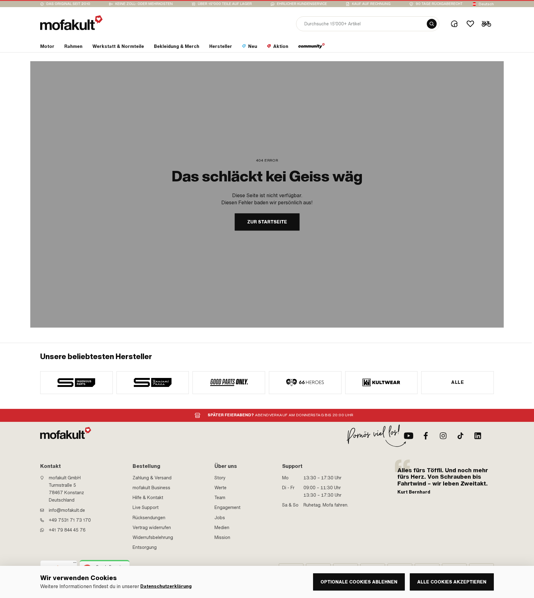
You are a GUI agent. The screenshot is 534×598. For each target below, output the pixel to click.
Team (219, 497)
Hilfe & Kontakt (148, 497)
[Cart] (486, 23)
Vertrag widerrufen (152, 527)
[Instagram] (443, 436)
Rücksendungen (149, 518)
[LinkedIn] (478, 436)
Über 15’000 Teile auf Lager (225, 4)
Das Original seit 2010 (68, 4)
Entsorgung (145, 547)
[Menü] (74, 564)
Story (220, 478)
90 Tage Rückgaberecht (439, 4)
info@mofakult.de (67, 510)
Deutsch (486, 4)
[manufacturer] (76, 382)
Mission (222, 537)
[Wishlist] (470, 23)
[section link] (311, 47)
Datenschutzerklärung (166, 586)
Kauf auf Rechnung (371, 4)
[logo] (71, 22)
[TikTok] (460, 436)
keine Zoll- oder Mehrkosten (144, 4)
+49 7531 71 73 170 (70, 520)
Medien (221, 527)
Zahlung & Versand (152, 478)
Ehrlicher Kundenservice (302, 4)
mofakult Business (151, 488)
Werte (220, 488)
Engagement (227, 507)
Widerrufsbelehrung (153, 537)
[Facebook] (426, 436)
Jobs (219, 518)
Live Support (146, 507)
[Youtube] (408, 436)
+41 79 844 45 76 (67, 530)
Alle (457, 382)
